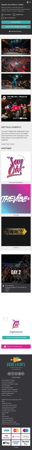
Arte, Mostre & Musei (8, 380)
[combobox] (27, 2)
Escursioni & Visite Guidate (10, 384)
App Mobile (5, 413)
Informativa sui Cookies (9, 407)
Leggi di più (21, 11)
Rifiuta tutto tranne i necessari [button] (16, 26)
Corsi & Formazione (8, 382)
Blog (3, 401)
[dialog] (16, 17)
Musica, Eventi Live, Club (9, 391)
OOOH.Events (18, 367)
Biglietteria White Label (9, 422)
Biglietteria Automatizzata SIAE (12, 399)
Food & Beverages (7, 388)
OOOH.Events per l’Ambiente (11, 424)
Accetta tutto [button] (15, 22)
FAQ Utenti (5, 416)
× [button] (30, 2)
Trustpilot (16, 447)
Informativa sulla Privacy (9, 405)
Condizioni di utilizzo (8, 409)
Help (3, 414)
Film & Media (6, 386)
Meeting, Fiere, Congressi (10, 389)
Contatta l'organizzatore (16, 337)
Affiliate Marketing (7, 420)
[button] (16, 31)
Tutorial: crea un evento (9, 411)
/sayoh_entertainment (14, 346)
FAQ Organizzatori (7, 418)
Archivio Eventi (6, 403)
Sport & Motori (6, 395)
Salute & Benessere (8, 393)
